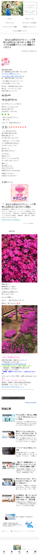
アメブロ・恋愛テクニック (11, 73)
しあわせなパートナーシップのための (14, 398)
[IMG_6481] (19, 258)
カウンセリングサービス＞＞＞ (13, 387)
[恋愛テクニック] (6, 61)
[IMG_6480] (19, 329)
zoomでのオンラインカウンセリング (14, 364)
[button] (35, 357)
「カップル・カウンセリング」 (12, 76)
